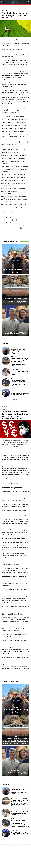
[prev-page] (3, 339)
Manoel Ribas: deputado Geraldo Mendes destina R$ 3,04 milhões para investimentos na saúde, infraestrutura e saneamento (20, 383)
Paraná (15, 296)
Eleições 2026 (15, 329)
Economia (7, 8)
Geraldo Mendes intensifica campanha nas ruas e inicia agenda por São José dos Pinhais (15, 270)
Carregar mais (15, 399)
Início (3, 8)
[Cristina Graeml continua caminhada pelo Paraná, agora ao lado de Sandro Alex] (6, 393)
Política (15, 267)
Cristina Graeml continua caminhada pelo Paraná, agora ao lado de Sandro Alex (20, 393)
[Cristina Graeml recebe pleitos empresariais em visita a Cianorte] (15, 320)
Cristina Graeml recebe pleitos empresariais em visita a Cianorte (16, 332)
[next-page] (5, 339)
